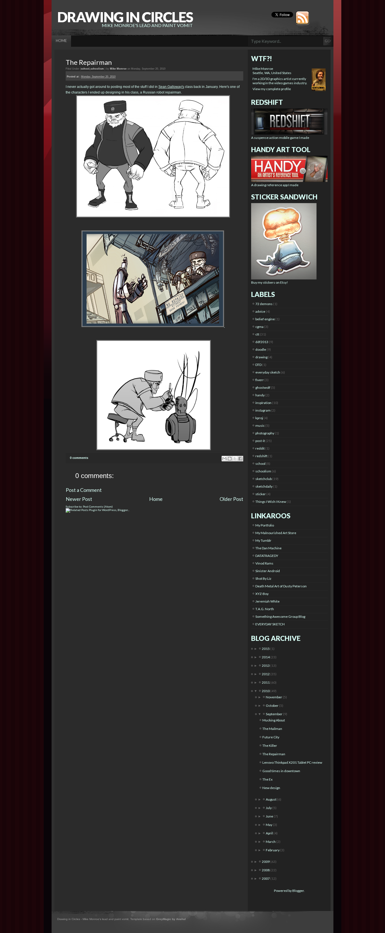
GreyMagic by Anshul (171, 919)
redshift (261, 456)
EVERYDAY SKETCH (270, 624)
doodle (260, 349)
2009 (266, 861)
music (260, 425)
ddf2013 (261, 342)
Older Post (231, 499)
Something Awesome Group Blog (280, 616)
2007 (266, 878)
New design (271, 788)
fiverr (259, 380)
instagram (263, 410)
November (274, 697)
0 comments (79, 457)
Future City (270, 737)
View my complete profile (272, 89)
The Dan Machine (268, 548)
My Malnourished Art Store (275, 533)
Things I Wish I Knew (270, 501)
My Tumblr (263, 540)
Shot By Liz (263, 578)
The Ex (267, 779)
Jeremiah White (267, 601)
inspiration (263, 403)
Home (156, 499)
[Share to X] (235, 458)
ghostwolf (262, 387)
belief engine (265, 319)
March (271, 841)
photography (264, 433)
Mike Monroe (263, 68)
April (269, 833)
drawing (261, 357)
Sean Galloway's (171, 87)
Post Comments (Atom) (98, 506)
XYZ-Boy (262, 594)
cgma (259, 327)
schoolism (97, 68)
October (272, 705)
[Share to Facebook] (240, 458)
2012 (266, 674)
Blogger (298, 890)
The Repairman (89, 62)
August (271, 799)
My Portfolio (264, 525)
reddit (260, 448)
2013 (266, 665)
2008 (266, 870)
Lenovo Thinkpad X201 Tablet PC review (292, 762)
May (269, 825)
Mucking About (273, 720)
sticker (260, 494)
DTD (258, 365)
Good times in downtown (281, 771)
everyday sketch (267, 372)
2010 (266, 691)
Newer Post (79, 499)
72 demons (264, 304)
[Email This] (224, 458)
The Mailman (272, 729)
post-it (260, 441)
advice (260, 311)
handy (260, 395)
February (273, 850)
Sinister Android (267, 571)
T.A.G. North (264, 609)
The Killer (269, 745)
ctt (257, 334)
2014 (266, 657)
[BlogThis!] (230, 458)
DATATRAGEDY (266, 556)
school (85, 68)
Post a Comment (84, 490)
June (270, 816)
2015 (266, 649)
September (274, 714)
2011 (266, 682)
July (269, 808)
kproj (259, 418)
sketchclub (263, 479)
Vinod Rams (264, 563)
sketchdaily (264, 486)
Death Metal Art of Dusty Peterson (281, 586)
